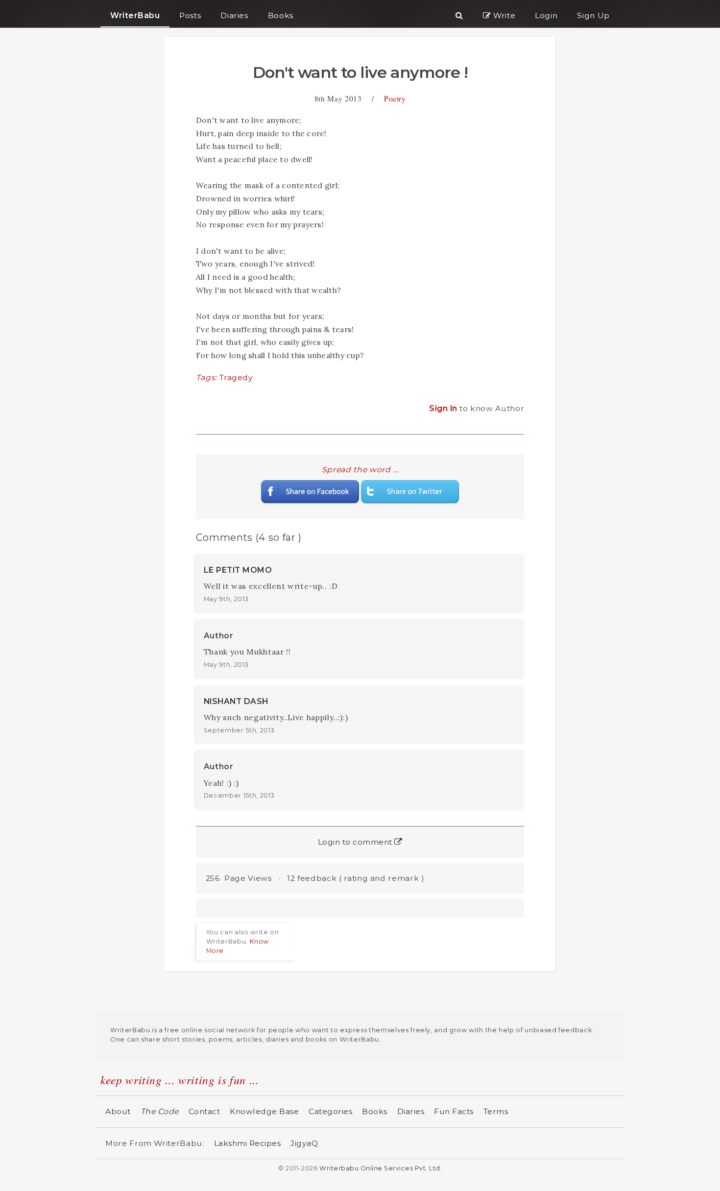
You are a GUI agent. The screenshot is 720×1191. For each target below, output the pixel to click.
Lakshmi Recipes (247, 1143)
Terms (495, 1111)
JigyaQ (304, 1143)
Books (374, 1111)
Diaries (411, 1111)
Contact (204, 1111)
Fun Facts (454, 1111)
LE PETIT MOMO (238, 570)
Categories (330, 1111)
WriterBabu (135, 15)
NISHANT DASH (236, 701)
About (118, 1111)
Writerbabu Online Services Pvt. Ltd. (380, 1168)
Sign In (444, 408)
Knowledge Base (264, 1111)
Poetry (395, 98)
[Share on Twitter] (410, 491)
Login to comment (356, 842)
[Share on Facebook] (310, 491)
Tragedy (236, 377)
